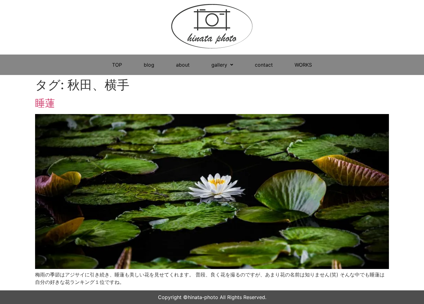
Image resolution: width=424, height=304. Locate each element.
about (183, 65)
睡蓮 (45, 103)
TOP (117, 65)
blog (149, 65)
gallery (219, 65)
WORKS (303, 65)
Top (409, 289)
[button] (222, 65)
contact (264, 65)
